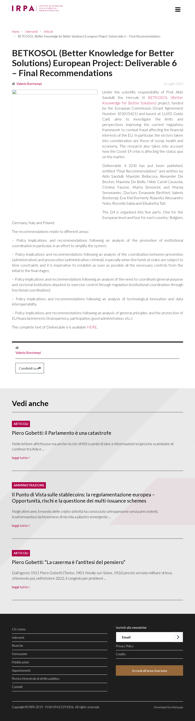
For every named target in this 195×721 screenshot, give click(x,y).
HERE (92, 327)
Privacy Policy (124, 646)
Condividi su (28, 368)
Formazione (19, 654)
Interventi (18, 637)
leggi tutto (20, 458)
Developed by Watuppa (168, 707)
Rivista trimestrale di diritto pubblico (35, 678)
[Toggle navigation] (177, 9)
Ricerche (17, 645)
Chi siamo (18, 629)
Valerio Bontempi (28, 353)
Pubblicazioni (20, 662)
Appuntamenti (21, 670)
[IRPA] (38, 7)
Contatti (17, 687)
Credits (121, 654)
